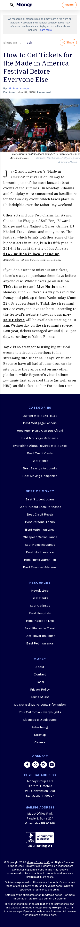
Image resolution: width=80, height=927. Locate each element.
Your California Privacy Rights (40, 712)
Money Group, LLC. (38, 862)
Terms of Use (40, 697)
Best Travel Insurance (40, 636)
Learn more (45, 30)
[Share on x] (35, 764)
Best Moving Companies (40, 476)
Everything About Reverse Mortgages (40, 445)
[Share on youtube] (52, 764)
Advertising (40, 727)
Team (40, 682)
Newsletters (40, 590)
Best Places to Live (40, 620)
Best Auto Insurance (40, 529)
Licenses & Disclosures (40, 719)
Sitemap (40, 734)
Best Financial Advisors (40, 567)
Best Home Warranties (40, 559)
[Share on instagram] (43, 764)
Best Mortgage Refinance (40, 438)
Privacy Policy (40, 689)
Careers (40, 742)
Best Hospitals (40, 613)
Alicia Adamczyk (18, 88)
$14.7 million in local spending (31, 254)
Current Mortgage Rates (40, 415)
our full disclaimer (55, 898)
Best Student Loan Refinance (40, 507)
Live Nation (47, 287)
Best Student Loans (40, 499)
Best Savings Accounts (40, 468)
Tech (28, 42)
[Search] (11, 5)
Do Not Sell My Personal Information (40, 704)
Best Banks (40, 460)
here (53, 915)
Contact (40, 674)
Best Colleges (40, 605)
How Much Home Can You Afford (40, 430)
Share (70, 42)
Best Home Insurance (40, 544)
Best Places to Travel (40, 628)
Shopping (10, 42)
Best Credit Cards (40, 453)
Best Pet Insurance (40, 643)
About (40, 667)
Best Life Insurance (40, 552)
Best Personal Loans (40, 522)
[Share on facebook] (27, 764)
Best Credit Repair (40, 514)
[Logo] (24, 5)
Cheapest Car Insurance (40, 537)
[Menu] (6, 5)
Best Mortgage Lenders (40, 423)
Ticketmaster (16, 287)
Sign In (69, 4)
